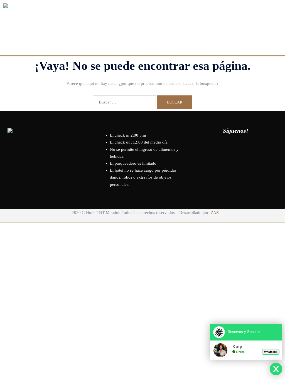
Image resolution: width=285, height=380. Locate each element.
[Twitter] (236, 146)
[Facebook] (220, 146)
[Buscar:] (124, 102)
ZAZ (215, 212)
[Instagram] (251, 146)
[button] (182, 9)
